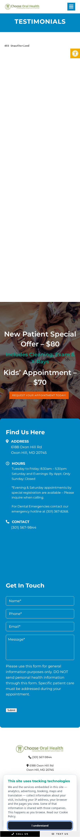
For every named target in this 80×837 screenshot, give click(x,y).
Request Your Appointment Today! (39, 395)
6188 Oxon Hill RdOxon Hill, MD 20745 (29, 450)
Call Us (21, 834)
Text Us (61, 834)
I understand (40, 825)
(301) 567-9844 (23, 527)
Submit (11, 710)
